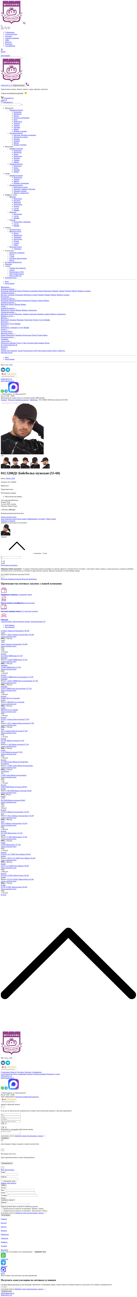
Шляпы (16, 172)
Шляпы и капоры (20, 145)
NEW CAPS (10, 478)
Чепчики (17, 127)
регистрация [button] (5, 55)
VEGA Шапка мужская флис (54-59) (20, 816)
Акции (11, 270)
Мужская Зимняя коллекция (11, 579)
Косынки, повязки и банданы (24, 189)
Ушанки (17, 125)
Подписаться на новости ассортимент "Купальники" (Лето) (25, 1211)
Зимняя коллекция (16, 110)
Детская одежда (15, 229)
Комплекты (18, 121)
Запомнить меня (9, 1181)
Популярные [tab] (9, 625)
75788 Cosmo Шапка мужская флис (20, 766)
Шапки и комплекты (21, 193)
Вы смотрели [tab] (10, 627)
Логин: (4, 1188)
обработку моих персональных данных (29, 1136)
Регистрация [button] (9, 283)
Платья (16, 241)
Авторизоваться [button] (7, 1163)
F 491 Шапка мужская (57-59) (18, 744)
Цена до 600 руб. (15, 276)
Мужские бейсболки (29, 579)
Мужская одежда (15, 247)
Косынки (17, 200)
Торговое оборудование (18, 258)
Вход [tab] (2, 1170)
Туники (16, 243)
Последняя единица (16, 274)
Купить (3, 654)
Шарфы (16, 210)
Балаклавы (18, 112)
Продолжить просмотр (9, 565)
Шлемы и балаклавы (21, 183)
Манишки (17, 202)
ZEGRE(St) (5, 764)
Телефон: (5, 1195)
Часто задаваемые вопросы (23, 1074)
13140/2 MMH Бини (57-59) (17, 660)
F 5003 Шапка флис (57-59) (17, 837)
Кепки (16, 154)
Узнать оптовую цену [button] (8, 517)
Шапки (16, 129)
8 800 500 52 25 (6, 85)
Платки (16, 206)
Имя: (3, 1190)
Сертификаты (10, 46)
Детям (3, 306)
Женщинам (5, 287)
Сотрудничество (11, 34)
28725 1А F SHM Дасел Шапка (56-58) (21, 858)
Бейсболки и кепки (21, 137)
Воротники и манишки (22, 222)
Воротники (18, 199)
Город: (4, 1198)
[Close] (2, 576)
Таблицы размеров (12, 38)
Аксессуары (5, 341)
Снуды (16, 208)
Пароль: (4, 1202)
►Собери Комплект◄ (13, 262)
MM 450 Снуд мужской (15, 702)
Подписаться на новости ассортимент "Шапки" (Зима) (23, 1209)
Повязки (17, 123)
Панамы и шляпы (20, 191)
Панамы (17, 139)
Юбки (16, 245)
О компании (5, 1072)
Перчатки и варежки (17, 253)
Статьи (57, 1074)
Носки (11, 260)
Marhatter (4, 658)
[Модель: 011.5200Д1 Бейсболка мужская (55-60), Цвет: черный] (5, 468)
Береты (16, 116)
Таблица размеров (40, 1074)
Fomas (3, 700)
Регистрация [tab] (9, 1170)
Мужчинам (5, 297)
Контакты (8, 44)
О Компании (9, 32)
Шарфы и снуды (7, 316)
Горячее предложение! (17, 268)
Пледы (11, 254)
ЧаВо (7, 40)
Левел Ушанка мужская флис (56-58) (20, 634)
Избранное (8, 102)
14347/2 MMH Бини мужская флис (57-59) (22, 681)
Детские (12, 220)
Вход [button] (7, 281)
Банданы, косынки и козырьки (25, 135)
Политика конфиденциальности (27, 1097)
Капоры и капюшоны (21, 118)
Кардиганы (18, 239)
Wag (2, 721)
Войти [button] (3, 52)
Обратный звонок (18, 85)
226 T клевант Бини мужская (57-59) (20, 723)
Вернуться (4, 486)
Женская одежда (15, 231)
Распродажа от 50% (16, 272)
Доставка (8, 36)
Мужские (12, 212)
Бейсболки (18, 114)
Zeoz (2, 814)
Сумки (11, 256)
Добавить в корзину (8, 521)
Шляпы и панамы (20, 131)
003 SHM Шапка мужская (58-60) (19, 791)
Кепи (15, 120)
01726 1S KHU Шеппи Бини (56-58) (20, 879)
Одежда (4, 329)
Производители (11, 278)
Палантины (18, 204)
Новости (8, 42)
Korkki (3, 789)
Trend (3, 633)
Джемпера (17, 237)
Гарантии (27, 1072)
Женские (12, 197)
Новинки (8, 264)
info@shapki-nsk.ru (7, 381)
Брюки (16, 233)
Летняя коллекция (16, 133)
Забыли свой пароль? (8, 1183)
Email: (3, 1193)
